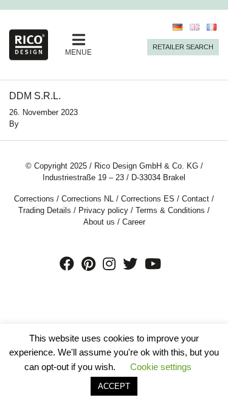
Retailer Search (183, 47)
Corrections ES (147, 198)
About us (99, 221)
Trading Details (44, 210)
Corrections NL (87, 198)
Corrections (34, 198)
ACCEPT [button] (114, 386)
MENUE (78, 52)
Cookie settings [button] (161, 367)
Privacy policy (103, 210)
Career (133, 221)
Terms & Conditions (170, 210)
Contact (195, 198)
